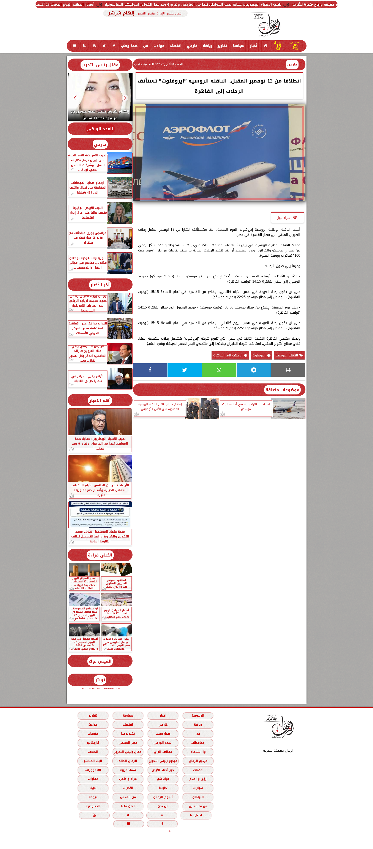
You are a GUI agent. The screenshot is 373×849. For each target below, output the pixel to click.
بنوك (92, 788)
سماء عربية (128, 770)
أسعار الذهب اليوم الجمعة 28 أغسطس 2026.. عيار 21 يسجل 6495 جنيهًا (100, 4)
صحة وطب (129, 45)
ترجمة (93, 797)
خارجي (192, 45)
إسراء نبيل (284, 217)
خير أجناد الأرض (163, 770)
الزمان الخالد (128, 761)
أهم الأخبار (100, 400)
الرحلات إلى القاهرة (228, 355)
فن (145, 45)
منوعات (93, 734)
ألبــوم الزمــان (163, 797)
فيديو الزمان (198, 761)
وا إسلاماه (197, 752)
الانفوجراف (93, 770)
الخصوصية (92, 806)
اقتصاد (176, 45)
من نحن (163, 806)
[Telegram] (253, 370)
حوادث (158, 45)
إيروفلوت (260, 355)
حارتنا (163, 788)
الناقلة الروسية (287, 355)
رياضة (207, 45)
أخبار (253, 45)
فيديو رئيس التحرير (163, 761)
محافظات (198, 743)
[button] (125, 97)
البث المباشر (93, 761)
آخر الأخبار (100, 285)
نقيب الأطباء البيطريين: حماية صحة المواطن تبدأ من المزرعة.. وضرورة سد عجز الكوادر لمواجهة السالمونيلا (256, 4)
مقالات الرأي (163, 752)
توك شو (163, 779)
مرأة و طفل (128, 779)
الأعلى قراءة (100, 555)
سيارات (198, 788)
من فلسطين (198, 806)
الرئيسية (198, 716)
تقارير (222, 45)
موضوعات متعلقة (282, 390)
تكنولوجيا (128, 734)
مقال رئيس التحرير (100, 65)
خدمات (198, 770)
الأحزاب (128, 788)
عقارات (93, 779)
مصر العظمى (127, 743)
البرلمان (198, 797)
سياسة (238, 45)
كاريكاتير (93, 743)
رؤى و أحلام (198, 779)
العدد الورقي (100, 129)
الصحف (93, 752)
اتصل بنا (196, 815)
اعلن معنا (128, 806)
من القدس (128, 797)
